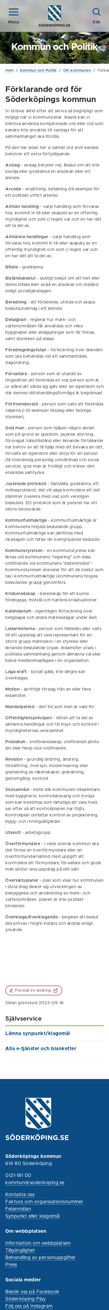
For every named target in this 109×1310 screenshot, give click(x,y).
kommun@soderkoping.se (35, 1182)
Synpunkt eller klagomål (32, 1216)
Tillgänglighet (20, 1250)
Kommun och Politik (38, 70)
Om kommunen (77, 70)
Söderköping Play (25, 1299)
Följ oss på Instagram (29, 1306)
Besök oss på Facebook (32, 1292)
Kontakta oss (19, 1194)
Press (11, 1264)
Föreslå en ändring (33, 990)
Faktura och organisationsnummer (44, 1202)
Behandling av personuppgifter (40, 1257)
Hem (9, 70)
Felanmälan (18, 1209)
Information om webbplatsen (38, 1243)
